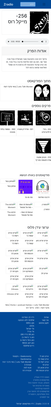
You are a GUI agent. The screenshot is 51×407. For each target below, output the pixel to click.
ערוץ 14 (45, 365)
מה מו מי (29, 197)
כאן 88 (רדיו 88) (27, 334)
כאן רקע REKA (28, 343)
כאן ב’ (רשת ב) (28, 337)
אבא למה (27, 367)
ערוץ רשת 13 (43, 362)
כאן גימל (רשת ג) (27, 340)
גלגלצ (32, 326)
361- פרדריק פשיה (25, 129)
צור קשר (45, 320)
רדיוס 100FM (28, 346)
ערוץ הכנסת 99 (42, 370)
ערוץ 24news (13, 294)
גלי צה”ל (30, 331)
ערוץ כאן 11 (44, 356)
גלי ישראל (30, 328)
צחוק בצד (11, 186)
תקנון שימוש (44, 323)
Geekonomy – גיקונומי (22, 356)
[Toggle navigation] (44, 4)
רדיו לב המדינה (28, 317)
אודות (46, 317)
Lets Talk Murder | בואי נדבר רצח (18, 86)
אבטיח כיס (27, 370)
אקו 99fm (30, 323)
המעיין (47, 209)
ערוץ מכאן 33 (43, 367)
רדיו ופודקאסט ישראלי (25, 403)
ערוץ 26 (44, 273)
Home (13, 305)
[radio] (25, 193)
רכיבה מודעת (44, 197)
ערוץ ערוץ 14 (42, 258)
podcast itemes (25, 305)
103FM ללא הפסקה (26, 320)
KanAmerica (26, 359)
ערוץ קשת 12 (43, 359)
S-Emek (27, 365)
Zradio (8, 4)
